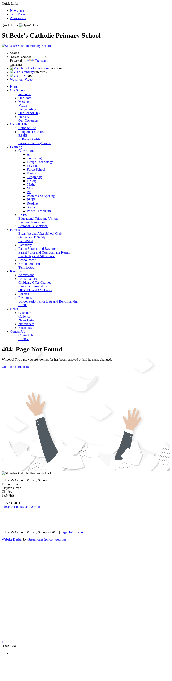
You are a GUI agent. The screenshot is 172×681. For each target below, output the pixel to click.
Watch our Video (21, 79)
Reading (32, 203)
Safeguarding (27, 109)
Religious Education (31, 132)
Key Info (16, 271)
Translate (41, 60)
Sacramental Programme (34, 143)
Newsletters (26, 324)
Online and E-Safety (32, 237)
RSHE (22, 135)
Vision (22, 105)
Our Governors (28, 120)
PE (29, 192)
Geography (34, 177)
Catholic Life (18, 124)
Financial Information (32, 286)
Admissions (18, 18)
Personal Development (33, 226)
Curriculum (26, 150)
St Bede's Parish (29, 139)
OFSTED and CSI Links (35, 290)
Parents (15, 230)
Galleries (24, 316)
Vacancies (25, 328)
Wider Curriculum (39, 211)
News (14, 309)
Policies (23, 294)
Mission (23, 101)
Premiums (25, 297)
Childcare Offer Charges (34, 282)
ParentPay (25, 245)
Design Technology (40, 162)
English (32, 165)
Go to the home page (15, 366)
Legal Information (73, 532)
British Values (27, 279)
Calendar (24, 312)
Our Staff (24, 98)
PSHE (31, 199)
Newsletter (17, 10)
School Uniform (29, 263)
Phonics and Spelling (41, 196)
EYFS (22, 214)
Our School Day (29, 113)
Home (14, 86)
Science (32, 207)
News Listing (27, 320)
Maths (31, 184)
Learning (16, 147)
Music (31, 188)
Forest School (36, 169)
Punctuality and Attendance (36, 256)
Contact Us (17, 331)
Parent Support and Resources (38, 248)
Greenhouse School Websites (46, 539)
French (31, 173)
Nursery (23, 116)
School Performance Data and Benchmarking (48, 301)
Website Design (12, 539)
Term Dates (17, 14)
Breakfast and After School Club (40, 233)
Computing (34, 158)
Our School (17, 90)
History (32, 181)
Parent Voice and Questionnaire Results (44, 252)
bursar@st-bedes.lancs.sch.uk (21, 506)
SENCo (23, 339)
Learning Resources (31, 222)
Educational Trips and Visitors (38, 218)
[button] (28, 25)
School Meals (27, 260)
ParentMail (25, 241)
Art (29, 154)
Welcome (24, 94)
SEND (22, 305)
